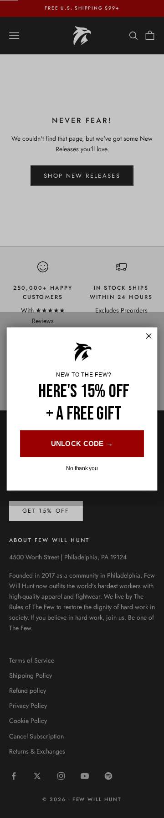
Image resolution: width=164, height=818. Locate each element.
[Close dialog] (149, 336)
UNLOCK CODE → (82, 443)
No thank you (81, 468)
